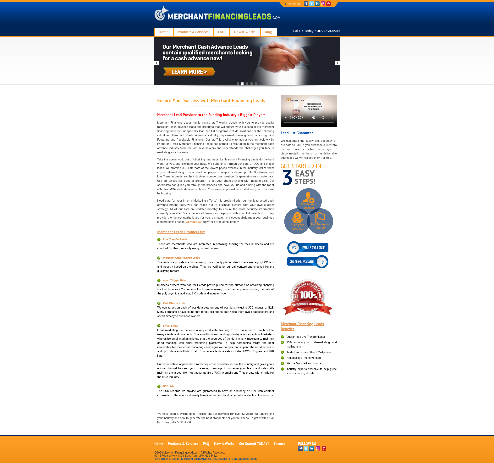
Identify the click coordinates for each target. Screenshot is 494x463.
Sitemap (279, 444)
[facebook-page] (300, 448)
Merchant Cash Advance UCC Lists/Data (205, 458)
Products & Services (183, 444)
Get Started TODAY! (254, 444)
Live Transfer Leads (175, 240)
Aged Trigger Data (174, 280)
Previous (156, 63)
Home (158, 444)
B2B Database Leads (244, 458)
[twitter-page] (306, 448)
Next (337, 63)
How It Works (224, 444)
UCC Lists (168, 386)
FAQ (206, 444)
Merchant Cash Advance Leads (181, 258)
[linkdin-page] (311, 448)
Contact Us (293, 4)
